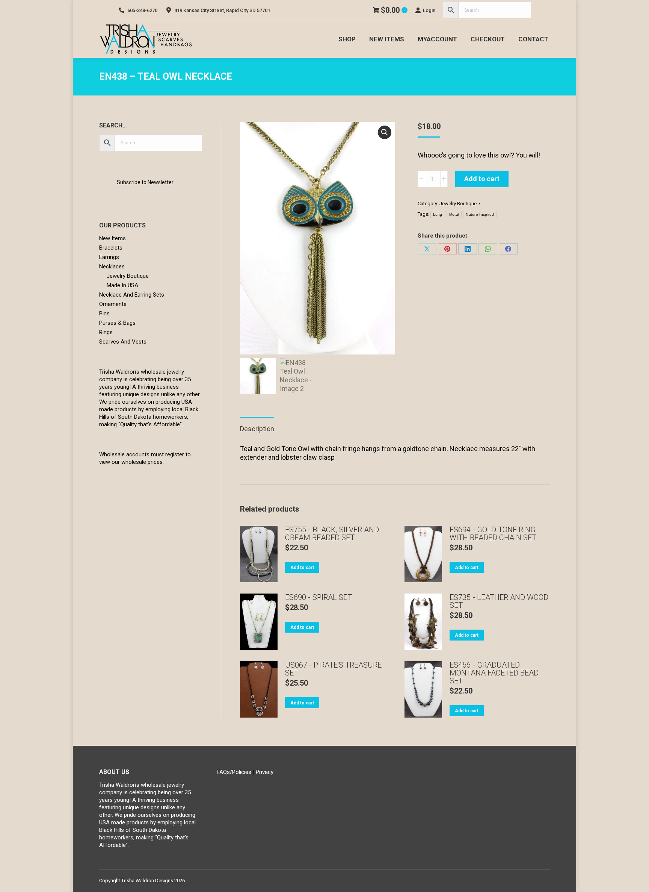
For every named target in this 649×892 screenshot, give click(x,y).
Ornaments (113, 304)
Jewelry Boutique (458, 203)
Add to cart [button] (302, 567)
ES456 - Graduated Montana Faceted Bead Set (494, 673)
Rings (106, 332)
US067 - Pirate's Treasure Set (333, 669)
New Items (112, 238)
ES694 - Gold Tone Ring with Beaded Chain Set (493, 534)
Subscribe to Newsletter (145, 182)
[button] (384, 132)
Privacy (264, 772)
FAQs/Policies (234, 772)
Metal (454, 214)
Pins (104, 313)
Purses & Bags (117, 323)
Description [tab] (257, 429)
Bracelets (110, 247)
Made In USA (122, 285)
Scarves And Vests (122, 341)
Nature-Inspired (480, 214)
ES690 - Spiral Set (318, 597)
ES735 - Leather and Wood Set (499, 601)
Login (429, 10)
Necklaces (112, 266)
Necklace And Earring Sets (131, 294)
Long (437, 214)
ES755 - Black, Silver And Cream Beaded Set (332, 534)
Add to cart (482, 179)
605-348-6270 (142, 10)
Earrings (109, 257)
